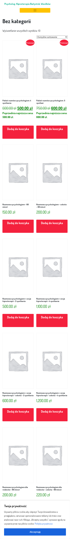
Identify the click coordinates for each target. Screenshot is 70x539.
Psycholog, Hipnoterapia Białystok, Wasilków (27, 3)
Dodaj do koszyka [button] (18, 129)
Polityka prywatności (44, 523)
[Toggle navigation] (35, 10)
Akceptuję (35, 531)
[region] (35, 520)
